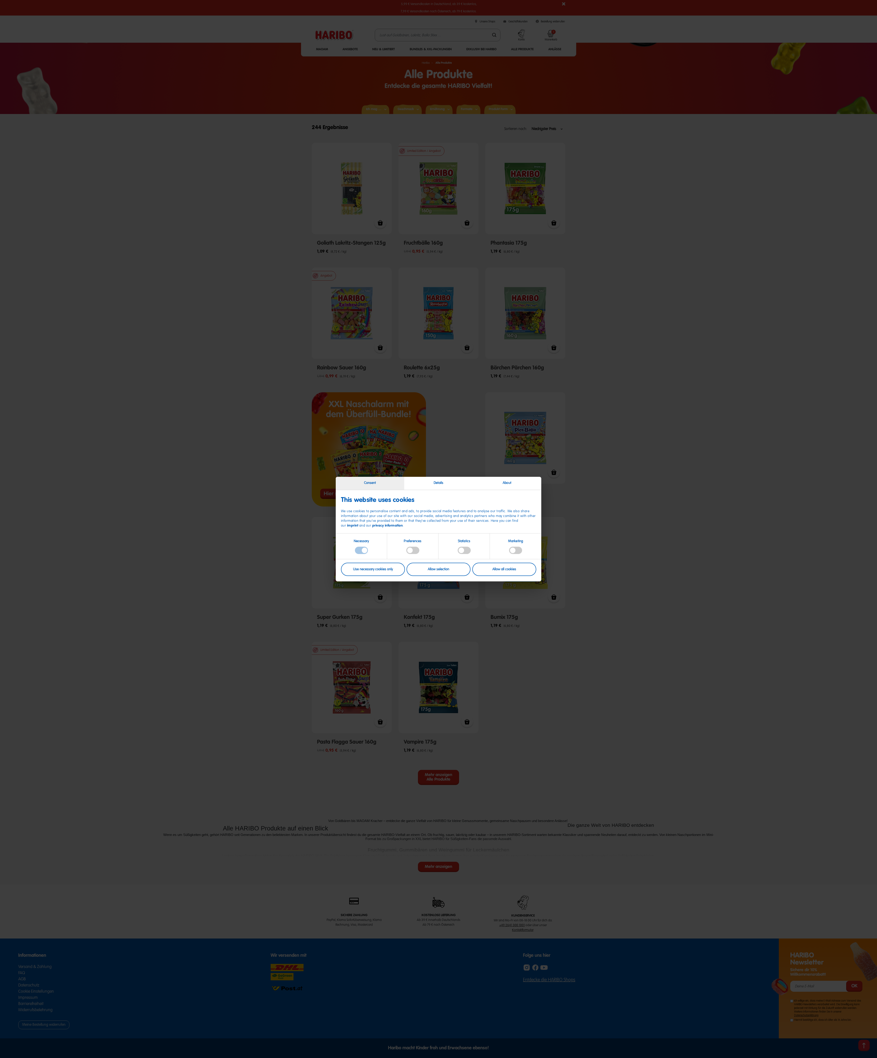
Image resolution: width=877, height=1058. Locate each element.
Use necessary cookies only (373, 569)
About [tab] (507, 482)
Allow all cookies (504, 569)
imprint (352, 525)
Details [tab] (439, 482)
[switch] (412, 550)
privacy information (387, 525)
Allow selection (438, 569)
